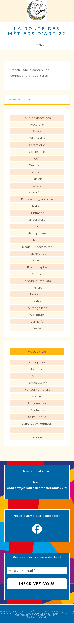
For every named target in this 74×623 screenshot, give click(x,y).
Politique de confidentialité (36, 615)
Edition (37, 179)
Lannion (37, 369)
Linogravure (37, 219)
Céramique (37, 145)
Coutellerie (37, 152)
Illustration (36, 213)
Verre (37, 328)
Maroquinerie (37, 233)
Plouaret (37, 396)
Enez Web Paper (31, 613)
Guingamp (37, 362)
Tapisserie (37, 294)
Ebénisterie (37, 172)
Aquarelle (37, 124)
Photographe (37, 267)
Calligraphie (37, 138)
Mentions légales (59, 613)
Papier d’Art (37, 253)
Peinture (37, 274)
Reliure (37, 287)
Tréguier (37, 430)
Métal (37, 240)
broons (37, 437)
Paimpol (37, 376)
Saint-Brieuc (37, 417)
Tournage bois (37, 308)
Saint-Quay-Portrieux (37, 423)
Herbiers (37, 206)
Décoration (37, 165)
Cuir (37, 158)
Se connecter (37, 617)
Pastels (37, 260)
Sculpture (37, 315)
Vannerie (37, 321)
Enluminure (37, 192)
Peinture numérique (37, 281)
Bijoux (37, 131)
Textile (36, 301)
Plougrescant (37, 403)
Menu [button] (40, 45)
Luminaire (37, 226)
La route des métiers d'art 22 (37, 31)
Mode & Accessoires (37, 247)
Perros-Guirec (37, 383)
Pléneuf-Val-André (37, 389)
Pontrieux (37, 410)
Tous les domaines (37, 118)
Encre (37, 185)
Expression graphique (37, 199)
